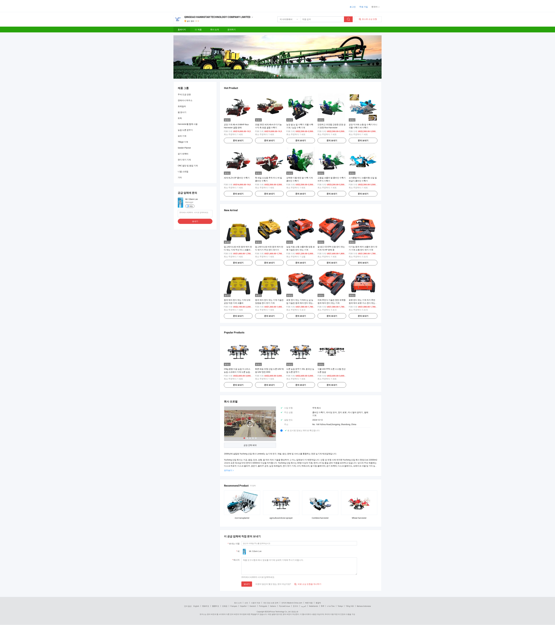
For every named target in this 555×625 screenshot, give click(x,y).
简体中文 (205, 606)
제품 (200, 29)
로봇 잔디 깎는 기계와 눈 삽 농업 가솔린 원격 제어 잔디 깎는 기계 (299, 303)
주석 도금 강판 (184, 94)
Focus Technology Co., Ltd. (280, 611)
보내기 (247, 584)
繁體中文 (215, 606)
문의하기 (231, 29)
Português (263, 606)
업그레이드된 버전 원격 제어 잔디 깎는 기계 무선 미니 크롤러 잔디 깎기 (238, 249)
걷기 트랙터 (183, 153)
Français (233, 606)
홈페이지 (182, 29)
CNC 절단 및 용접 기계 (188, 165)
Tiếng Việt (350, 606)
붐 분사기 (182, 112)
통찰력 (318, 603)
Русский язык (284, 606)
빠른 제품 (309, 603)
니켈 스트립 (183, 171)
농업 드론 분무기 (185, 130)
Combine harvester (320, 518)
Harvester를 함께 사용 (188, 124)
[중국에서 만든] (192, 5)
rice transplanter (242, 518)
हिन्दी (322, 606)
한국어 (295, 606)
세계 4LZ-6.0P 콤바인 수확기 (237, 177)
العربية (303, 606)
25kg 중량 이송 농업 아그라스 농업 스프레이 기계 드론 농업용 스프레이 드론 (238, 372)
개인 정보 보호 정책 (270, 603)
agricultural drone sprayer (281, 518)
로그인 (353, 6)
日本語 (224, 606)
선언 (246, 603)
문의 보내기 (238, 140)
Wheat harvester (359, 518)
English (196, 606)
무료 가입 (363, 6)
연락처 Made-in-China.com (291, 603)
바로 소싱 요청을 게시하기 (307, 584)
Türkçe (340, 606)
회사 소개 (214, 29)
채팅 (191, 206)
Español (243, 606)
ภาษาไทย (331, 606)
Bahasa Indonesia (364, 606)
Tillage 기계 (183, 141)
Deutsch (253, 606)
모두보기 (228, 470)
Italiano (273, 606)
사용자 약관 (255, 603)
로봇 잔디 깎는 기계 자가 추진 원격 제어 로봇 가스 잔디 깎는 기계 (362, 303)
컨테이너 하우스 (185, 100)
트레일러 (182, 106)
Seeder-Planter (184, 147)
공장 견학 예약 (250, 445)
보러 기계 (182, 136)
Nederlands (313, 606)
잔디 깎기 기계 (184, 159)
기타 (180, 177)
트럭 (180, 118)
